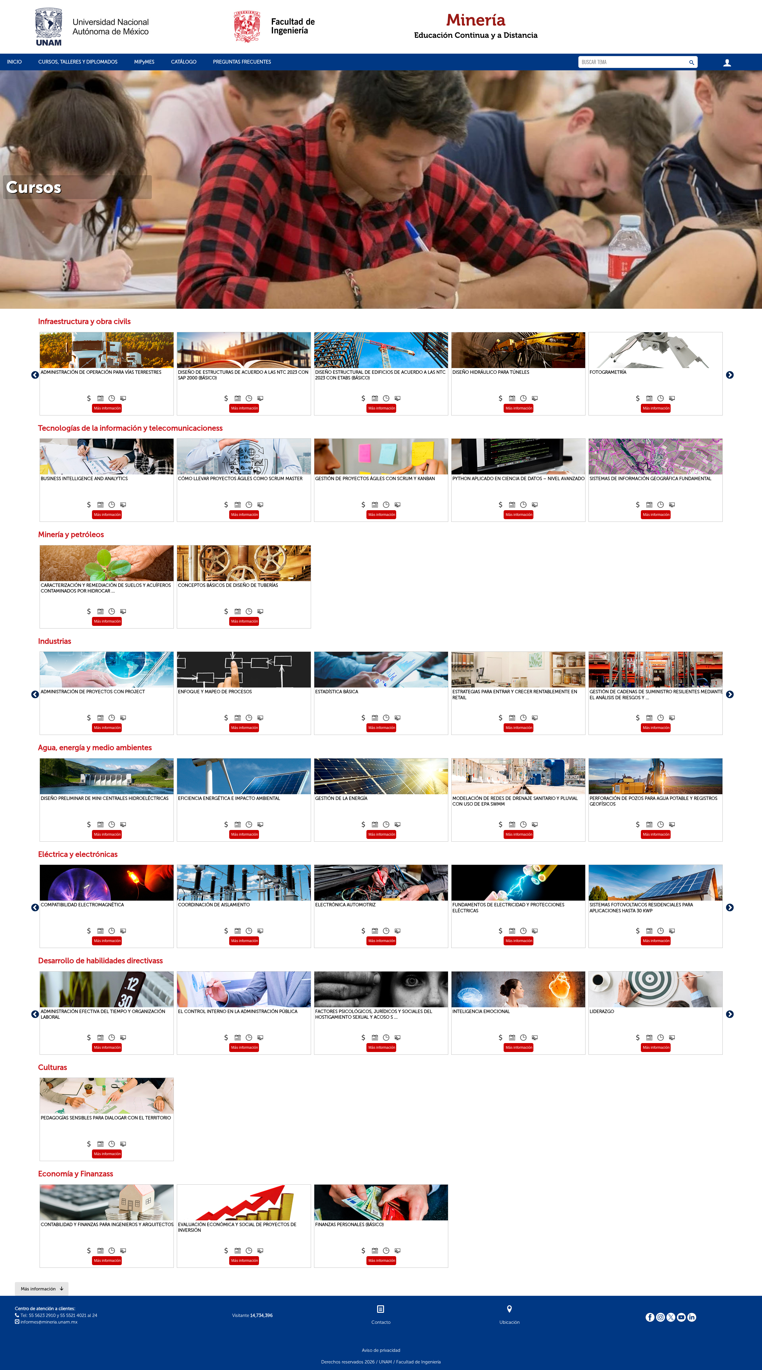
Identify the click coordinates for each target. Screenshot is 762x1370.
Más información (107, 408)
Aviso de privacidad (381, 1350)
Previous (34, 374)
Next (728, 374)
